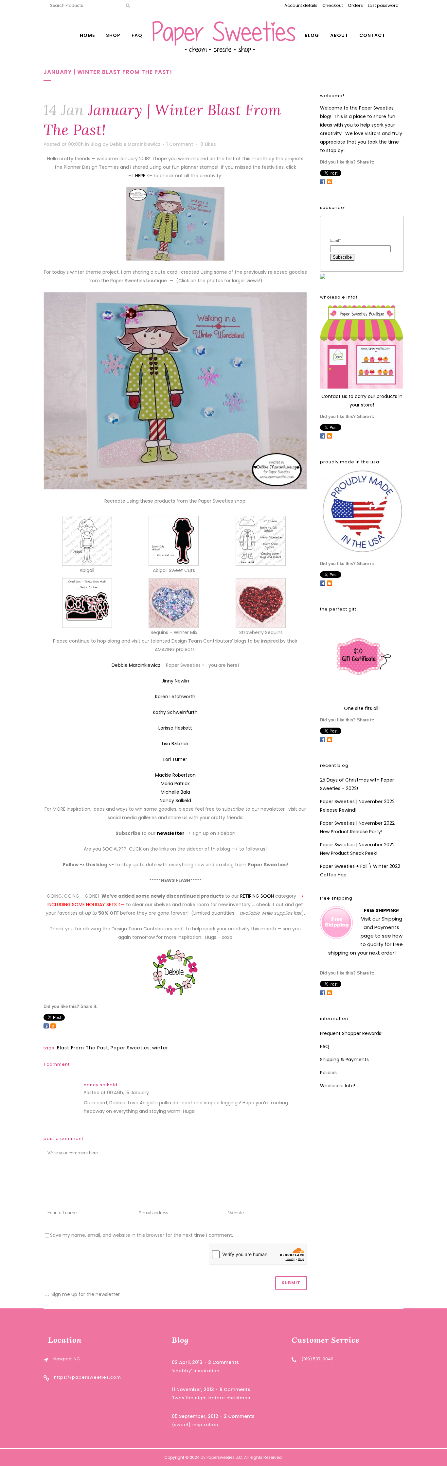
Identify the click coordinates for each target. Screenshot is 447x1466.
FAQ (324, 1046)
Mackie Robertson (175, 775)
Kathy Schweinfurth (175, 712)
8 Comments (235, 1389)
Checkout (332, 5)
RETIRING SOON (257, 896)
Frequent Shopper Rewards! (351, 1033)
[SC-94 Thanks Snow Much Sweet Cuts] (87, 602)
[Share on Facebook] (46, 1025)
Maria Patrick (175, 783)
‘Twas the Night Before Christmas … (213, 1398)
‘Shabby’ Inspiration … (198, 1371)
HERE (140, 175)
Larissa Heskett (175, 728)
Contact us (334, 396)
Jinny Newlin (175, 681)
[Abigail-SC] (174, 540)
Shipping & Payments (344, 1059)
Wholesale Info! (337, 1085)
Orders (355, 5)
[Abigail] (87, 540)
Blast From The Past (82, 1047)
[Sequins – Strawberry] (261, 602)
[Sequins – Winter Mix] (174, 602)
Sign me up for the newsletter (85, 1294)
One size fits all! (362, 708)
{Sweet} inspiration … (197, 1425)
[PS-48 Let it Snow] (261, 540)
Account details (300, 5)
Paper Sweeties (130, 1047)
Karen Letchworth (175, 696)
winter (160, 1047)
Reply (157, 1093)
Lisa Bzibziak (175, 743)
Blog (95, 144)
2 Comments (223, 1362)
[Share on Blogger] (53, 1025)
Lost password (383, 5)
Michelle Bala (175, 792)
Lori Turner (175, 759)
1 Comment (179, 144)
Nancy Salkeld (175, 800)
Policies (328, 1072)
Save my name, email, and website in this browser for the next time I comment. (141, 1235)
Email (335, 240)
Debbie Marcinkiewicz (135, 144)
